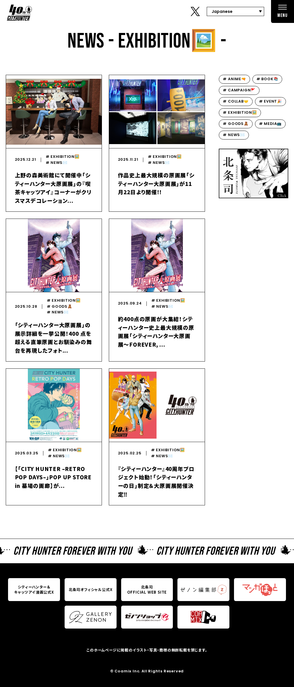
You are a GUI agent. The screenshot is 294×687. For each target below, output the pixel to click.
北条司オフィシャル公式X (91, 589)
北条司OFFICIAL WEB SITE (147, 589)
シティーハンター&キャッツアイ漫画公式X (34, 589)
